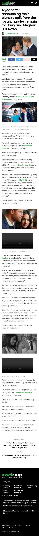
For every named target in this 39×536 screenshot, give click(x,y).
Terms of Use (17, 525)
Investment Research (18, 492)
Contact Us (12, 527)
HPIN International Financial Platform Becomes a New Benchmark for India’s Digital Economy (20, 502)
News (16, 496)
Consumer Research (5, 492)
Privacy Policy (6, 525)
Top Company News (32, 487)
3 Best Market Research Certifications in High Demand (19, 512)
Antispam (28, 525)
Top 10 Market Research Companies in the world (18, 507)
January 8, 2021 (26, 33)
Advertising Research (6, 487)
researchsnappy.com (12, 531)
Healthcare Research (18, 487)
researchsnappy (12, 33)
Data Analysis (7, 496)
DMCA (3, 527)
